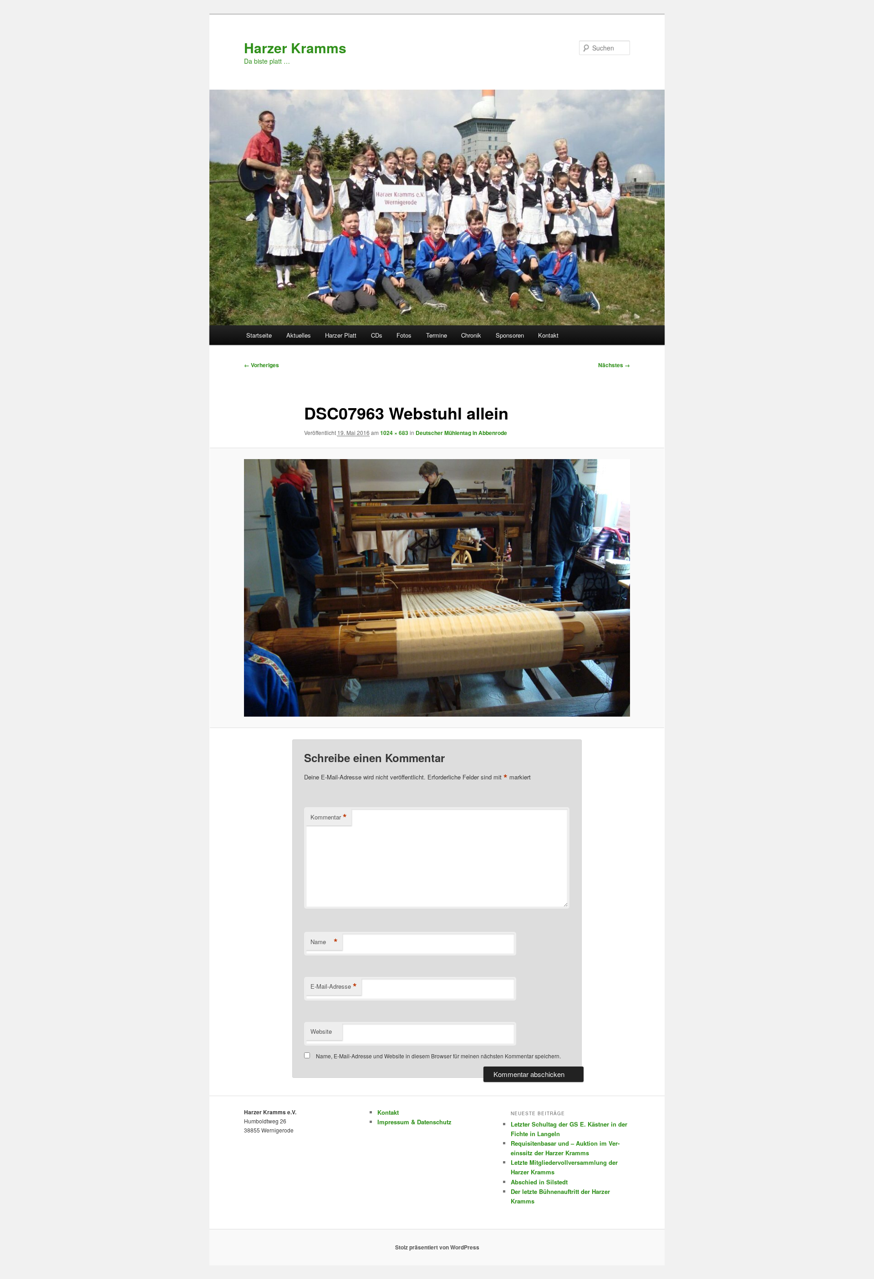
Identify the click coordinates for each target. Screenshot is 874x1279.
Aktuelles (298, 335)
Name (324, 942)
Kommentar (328, 817)
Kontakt (548, 335)
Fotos (404, 335)
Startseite (259, 335)
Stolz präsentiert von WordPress (437, 1247)
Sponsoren (510, 335)
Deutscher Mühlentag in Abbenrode (461, 433)
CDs (376, 335)
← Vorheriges (261, 365)
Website (321, 1031)
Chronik (471, 335)
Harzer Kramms (295, 47)
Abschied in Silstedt (539, 1182)
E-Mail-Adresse (333, 986)
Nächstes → (614, 365)
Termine (436, 335)
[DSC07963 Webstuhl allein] (437, 588)
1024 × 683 (394, 433)
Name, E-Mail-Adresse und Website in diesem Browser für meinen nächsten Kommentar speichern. (438, 1056)
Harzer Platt (340, 335)
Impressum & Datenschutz (414, 1121)
